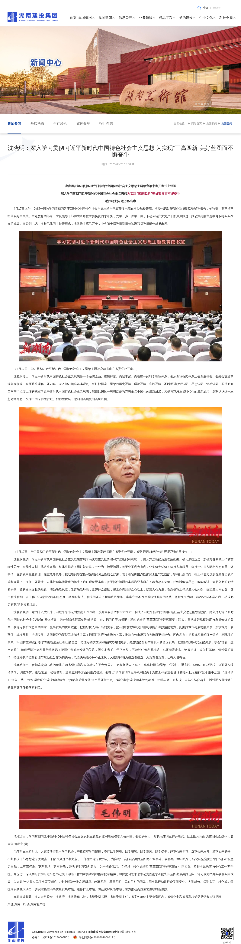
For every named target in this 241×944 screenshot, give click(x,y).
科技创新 (226, 18)
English (217, 7)
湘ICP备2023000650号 (56, 937)
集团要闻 (14, 123)
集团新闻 (105, 18)
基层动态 (37, 123)
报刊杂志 (106, 123)
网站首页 (196, 123)
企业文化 (206, 18)
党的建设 (186, 18)
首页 (73, 18)
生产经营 (60, 123)
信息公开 (125, 18)
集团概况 (85, 18)
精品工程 (165, 18)
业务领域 (145, 18)
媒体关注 (83, 123)
